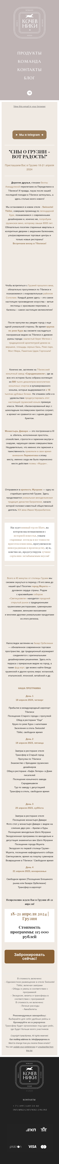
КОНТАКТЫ (29, 70)
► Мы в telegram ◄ (29, 134)
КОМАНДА (29, 62)
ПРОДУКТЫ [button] (29, 53)
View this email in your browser (29, 106)
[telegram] (29, 92)
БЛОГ (29, 78)
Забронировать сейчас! (29, 956)
